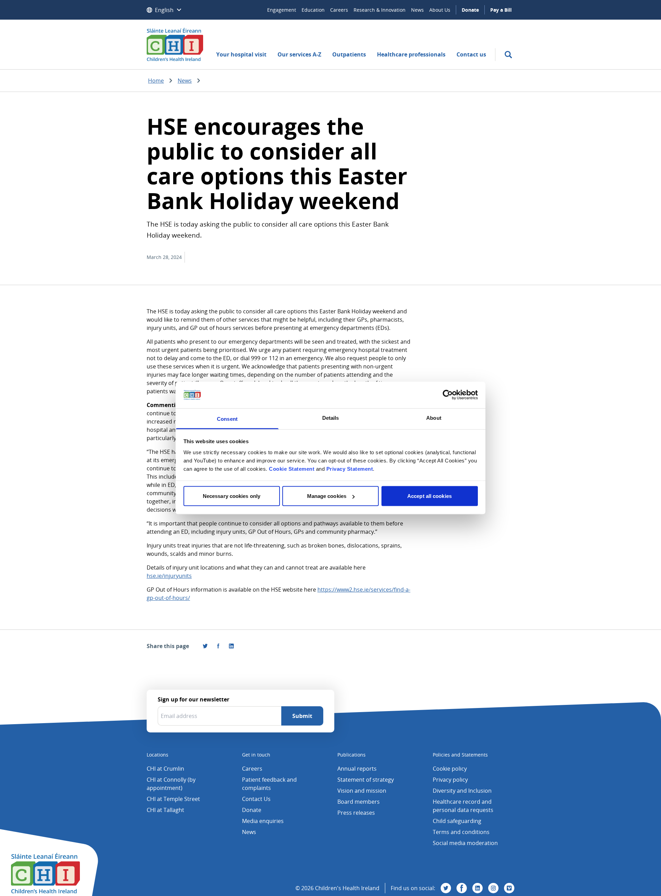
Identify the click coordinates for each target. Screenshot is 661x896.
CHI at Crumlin (165, 768)
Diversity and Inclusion (462, 790)
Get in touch (256, 754)
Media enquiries (263, 821)
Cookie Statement (291, 468)
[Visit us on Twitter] (446, 888)
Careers (339, 10)
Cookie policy (450, 768)
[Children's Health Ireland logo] (175, 44)
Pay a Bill (501, 10)
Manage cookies (326, 496)
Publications (351, 754)
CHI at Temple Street (173, 799)
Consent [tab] (227, 418)
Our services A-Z (299, 54)
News (417, 10)
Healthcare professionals (411, 54)
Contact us (471, 54)
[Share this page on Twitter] (205, 646)
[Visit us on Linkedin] (477, 888)
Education (313, 10)
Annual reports (357, 768)
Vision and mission (361, 790)
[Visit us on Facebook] (218, 646)
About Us (439, 10)
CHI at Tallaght (165, 810)
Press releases (356, 812)
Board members (358, 801)
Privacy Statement (349, 468)
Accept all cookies (429, 496)
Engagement (281, 10)
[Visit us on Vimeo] (509, 888)
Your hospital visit (241, 54)
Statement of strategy (365, 779)
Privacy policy (450, 779)
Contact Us (256, 799)
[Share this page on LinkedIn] (231, 646)
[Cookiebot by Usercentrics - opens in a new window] (448, 395)
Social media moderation (465, 843)
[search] (508, 55)
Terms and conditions (461, 832)
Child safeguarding (457, 821)
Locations (157, 754)
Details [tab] (330, 417)
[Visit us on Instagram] (493, 888)
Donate (470, 10)
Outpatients (349, 54)
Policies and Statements (460, 754)
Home (156, 80)
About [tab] (433, 417)
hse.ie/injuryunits (169, 576)
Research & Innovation (380, 10)
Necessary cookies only (231, 496)
